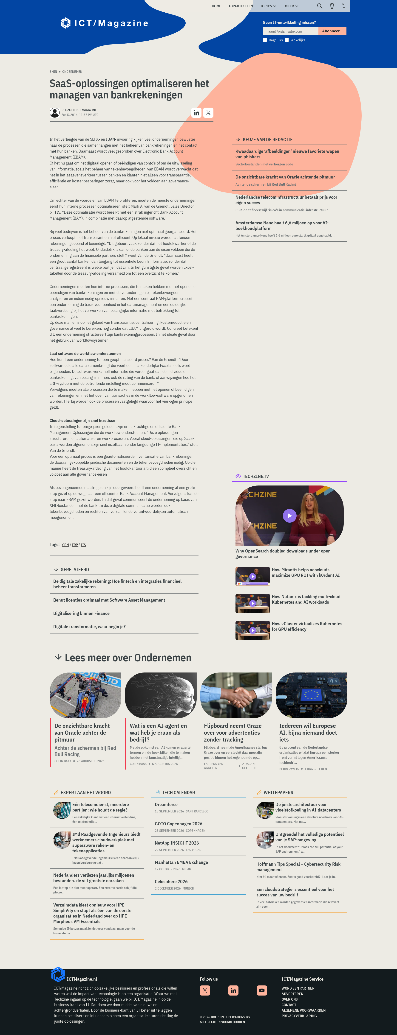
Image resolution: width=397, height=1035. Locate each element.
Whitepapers (278, 792)
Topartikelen (241, 6)
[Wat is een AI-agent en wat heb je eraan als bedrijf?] (161, 695)
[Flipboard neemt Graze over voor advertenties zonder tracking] (236, 695)
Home (216, 6)
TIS (83, 544)
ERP (75, 544)
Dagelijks (276, 40)
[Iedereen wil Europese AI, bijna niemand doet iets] (311, 695)
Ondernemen (72, 72)
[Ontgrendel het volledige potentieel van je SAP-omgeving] (265, 842)
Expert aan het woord (86, 792)
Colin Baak (62, 761)
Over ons (290, 999)
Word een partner (298, 988)
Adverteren (292, 993)
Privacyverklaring (299, 1015)
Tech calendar (178, 792)
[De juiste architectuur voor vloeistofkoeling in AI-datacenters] (265, 813)
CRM (65, 544)
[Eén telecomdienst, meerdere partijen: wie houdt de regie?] (62, 813)
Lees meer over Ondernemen (128, 657)
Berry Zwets (289, 769)
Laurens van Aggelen (213, 766)
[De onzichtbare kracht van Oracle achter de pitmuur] (85, 695)
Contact (289, 1004)
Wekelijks (298, 40)
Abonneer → (333, 31)
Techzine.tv (256, 476)
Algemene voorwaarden (304, 1010)
